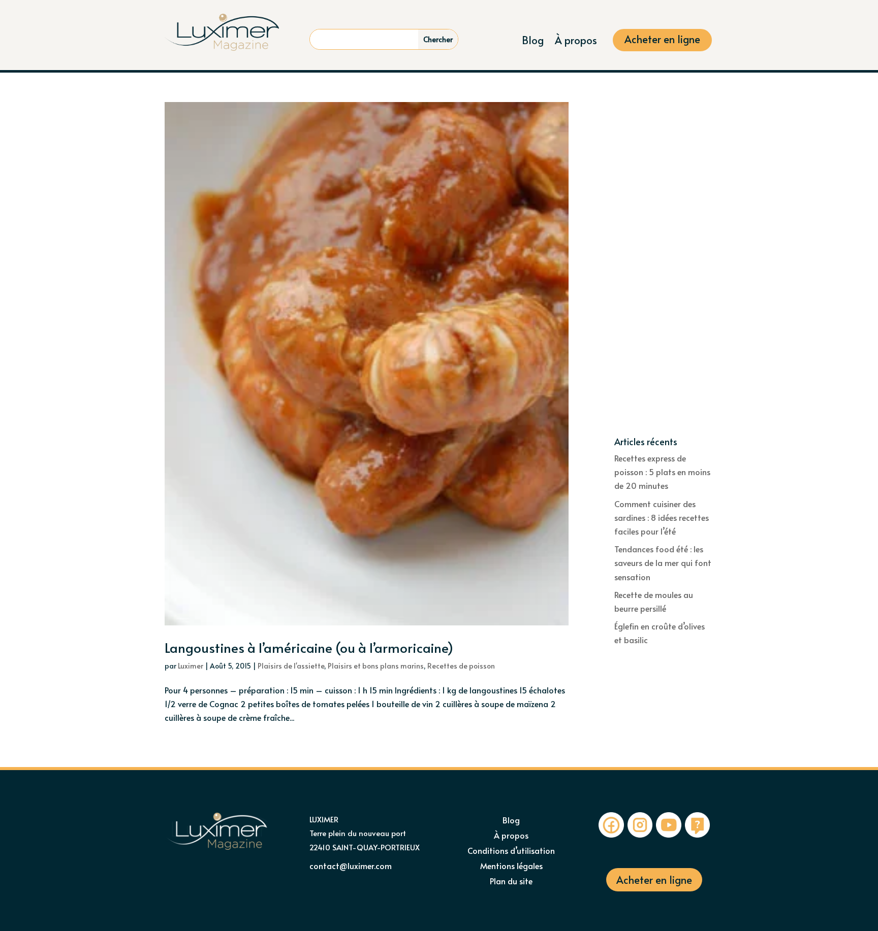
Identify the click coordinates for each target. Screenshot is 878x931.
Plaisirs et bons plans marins (376, 666)
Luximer (190, 666)
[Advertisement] (663, 269)
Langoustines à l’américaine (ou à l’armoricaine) (309, 647)
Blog (533, 42)
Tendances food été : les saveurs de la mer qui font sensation (662, 562)
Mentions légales (511, 866)
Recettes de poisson (461, 666)
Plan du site (511, 881)
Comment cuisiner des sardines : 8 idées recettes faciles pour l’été (661, 517)
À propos (576, 42)
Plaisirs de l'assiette (291, 666)
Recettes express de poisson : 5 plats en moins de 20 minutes (662, 471)
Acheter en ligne (662, 41)
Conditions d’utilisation (511, 851)
